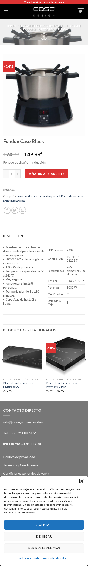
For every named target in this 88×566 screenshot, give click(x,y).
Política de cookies (30, 558)
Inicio (11, 26)
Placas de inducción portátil (41, 26)
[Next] (85, 368)
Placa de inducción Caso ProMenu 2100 (61, 385)
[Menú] (5, 11)
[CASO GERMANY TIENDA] (44, 11)
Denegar (44, 536)
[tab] (44, 236)
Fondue (22, 196)
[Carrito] (81, 11)
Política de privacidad (55, 558)
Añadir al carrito (46, 174)
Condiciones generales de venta (26, 473)
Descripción (13, 236)
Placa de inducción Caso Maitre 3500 (18, 385)
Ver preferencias (44, 548)
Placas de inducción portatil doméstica (51, 27)
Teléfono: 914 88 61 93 (20, 433)
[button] (81, 481)
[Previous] (3, 368)
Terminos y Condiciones (20, 465)
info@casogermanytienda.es (24, 422)
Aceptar (43, 525)
